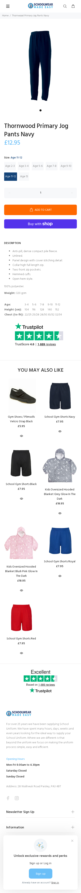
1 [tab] (40, 110)
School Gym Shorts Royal (59, 561)
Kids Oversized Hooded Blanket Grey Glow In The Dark (60, 494)
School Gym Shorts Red (21, 638)
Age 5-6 (38, 166)
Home (5, 16)
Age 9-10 (66, 166)
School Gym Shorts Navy (59, 417)
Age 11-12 (10, 176)
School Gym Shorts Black (21, 484)
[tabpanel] (40, 66)
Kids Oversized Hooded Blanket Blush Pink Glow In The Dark (21, 571)
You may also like (41, 370)
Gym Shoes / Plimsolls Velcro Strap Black (21, 419)
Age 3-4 (24, 166)
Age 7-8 (51, 166)
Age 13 (24, 176)
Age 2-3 (10, 166)
